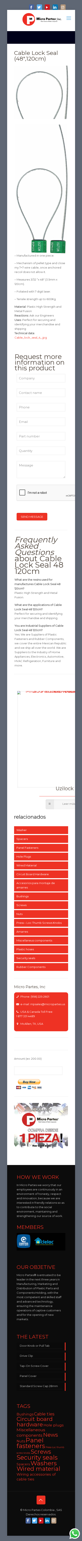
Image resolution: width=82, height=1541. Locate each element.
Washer (21, 830)
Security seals (25, 958)
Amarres (22, 931)
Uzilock (65, 788)
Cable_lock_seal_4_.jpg (31, 337)
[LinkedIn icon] (55, 7)
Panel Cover (28, 1376)
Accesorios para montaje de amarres (35, 885)
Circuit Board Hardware (32, 874)
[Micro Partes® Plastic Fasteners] (42, 19)
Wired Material (26, 865)
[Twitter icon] (39, 7)
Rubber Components (30, 967)
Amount (28, 1058)
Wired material (38, 1468)
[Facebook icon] (31, 7)
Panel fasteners (31, 1443)
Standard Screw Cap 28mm (39, 1386)
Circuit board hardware (35, 1421)
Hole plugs (54, 1425)
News (50, 1434)
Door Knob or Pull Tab (35, 1345)
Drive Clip (26, 1355)
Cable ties (44, 1414)
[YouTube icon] (47, 7)
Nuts (19, 914)
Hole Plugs (23, 856)
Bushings (22, 896)
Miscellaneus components (34, 940)
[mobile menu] (69, 18)
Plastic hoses (25, 949)
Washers (43, 1463)
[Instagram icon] (63, 7)
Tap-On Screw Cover (34, 1366)
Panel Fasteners (27, 847)
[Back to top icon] (41, 1500)
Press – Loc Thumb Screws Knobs (39, 922)
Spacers (22, 839)
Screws (21, 905)
